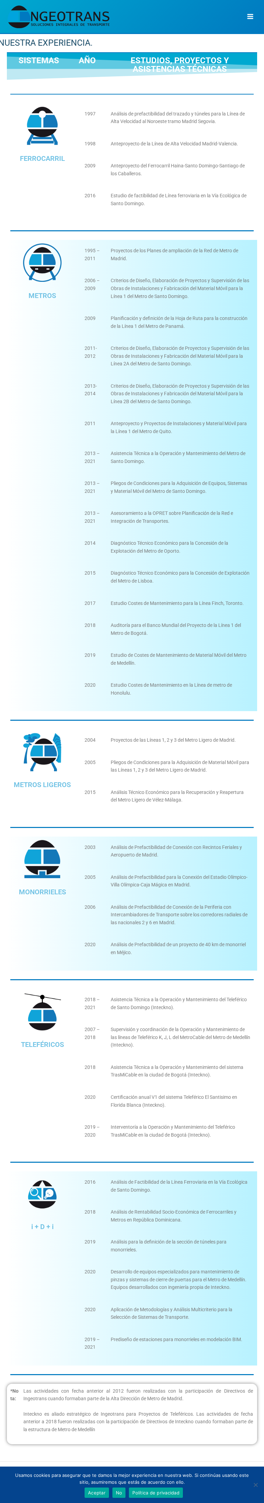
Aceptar (97, 1492)
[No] (255, 1484)
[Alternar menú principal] (250, 17)
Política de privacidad (155, 1492)
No (119, 1492)
